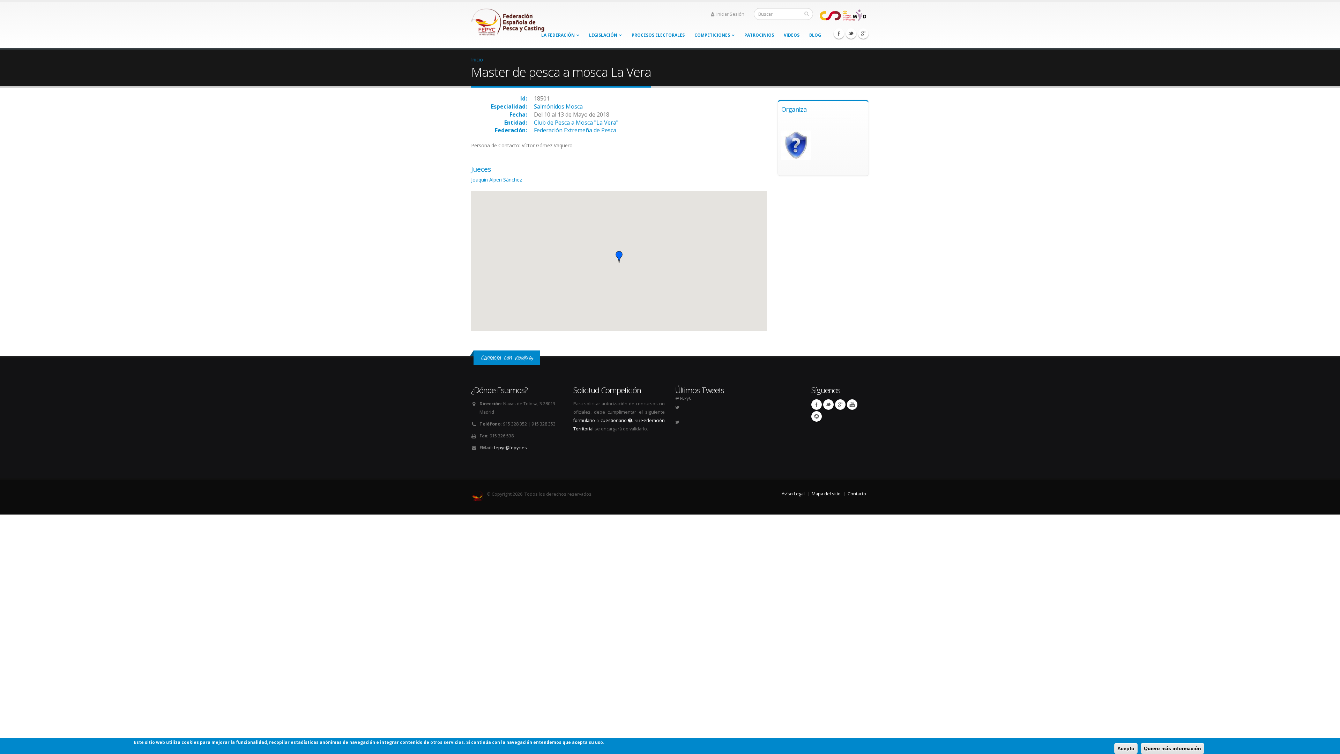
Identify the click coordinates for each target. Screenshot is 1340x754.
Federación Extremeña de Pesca (575, 130)
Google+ (863, 33)
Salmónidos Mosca (558, 106)
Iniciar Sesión (730, 14)
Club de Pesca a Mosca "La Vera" (576, 122)
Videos (791, 35)
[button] (619, 257)
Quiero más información (1172, 748)
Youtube (852, 404)
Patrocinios (759, 35)
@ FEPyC (683, 398)
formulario (584, 420)
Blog (815, 35)
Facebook (839, 33)
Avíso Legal (793, 494)
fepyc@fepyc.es (510, 448)
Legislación (603, 35)
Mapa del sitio (826, 494)
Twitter (851, 33)
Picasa (816, 416)
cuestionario (614, 420)
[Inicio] (508, 20)
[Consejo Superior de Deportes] (843, 14)
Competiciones (712, 35)
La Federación (558, 35)
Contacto (857, 494)
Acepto (1125, 748)
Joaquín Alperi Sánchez (496, 179)
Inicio (477, 59)
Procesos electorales (658, 35)
